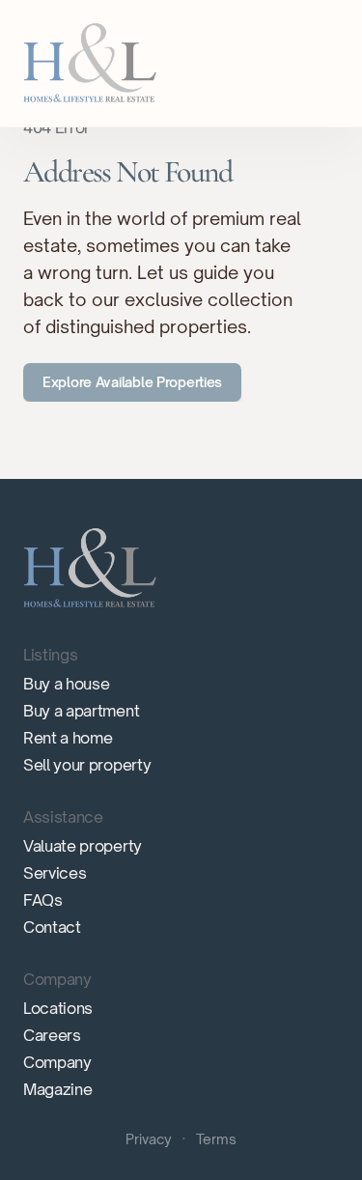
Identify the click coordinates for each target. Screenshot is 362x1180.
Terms (216, 1139)
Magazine (57, 1089)
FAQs (43, 900)
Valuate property (82, 846)
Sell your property (87, 764)
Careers (52, 1035)
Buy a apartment (81, 710)
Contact (52, 927)
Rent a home (67, 737)
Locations (58, 1008)
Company (57, 1062)
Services (54, 873)
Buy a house (66, 683)
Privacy (148, 1139)
